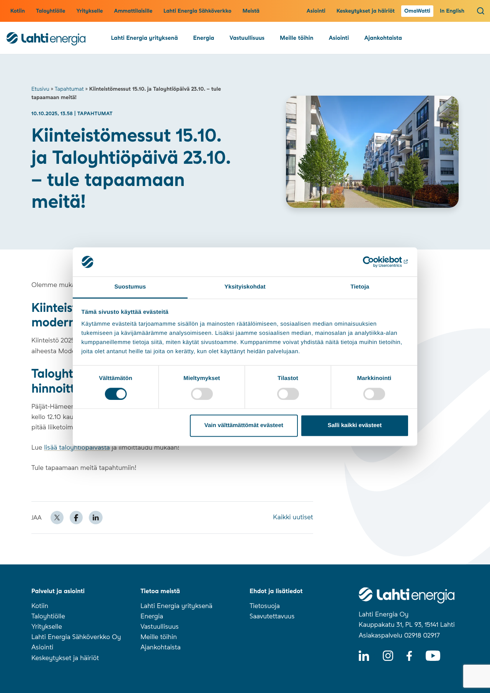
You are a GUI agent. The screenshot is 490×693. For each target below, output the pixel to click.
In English (452, 11)
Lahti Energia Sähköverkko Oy (76, 637)
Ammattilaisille (133, 11)
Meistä (251, 11)
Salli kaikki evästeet (355, 425)
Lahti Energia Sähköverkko (197, 11)
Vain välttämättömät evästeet (243, 425)
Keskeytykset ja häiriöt (365, 11)
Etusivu (40, 89)
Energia (203, 37)
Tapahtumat (69, 89)
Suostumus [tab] (130, 287)
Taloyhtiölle (50, 11)
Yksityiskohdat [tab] (244, 287)
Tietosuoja (265, 606)
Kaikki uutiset (293, 517)
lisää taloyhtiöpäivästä (77, 448)
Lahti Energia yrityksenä (144, 37)
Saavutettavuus (272, 616)
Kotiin (17, 11)
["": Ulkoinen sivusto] (375, 261)
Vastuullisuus (247, 37)
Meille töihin (297, 37)
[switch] (202, 394)
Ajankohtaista (383, 37)
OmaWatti (417, 11)
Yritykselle (89, 11)
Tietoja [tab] (360, 287)
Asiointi (316, 11)
